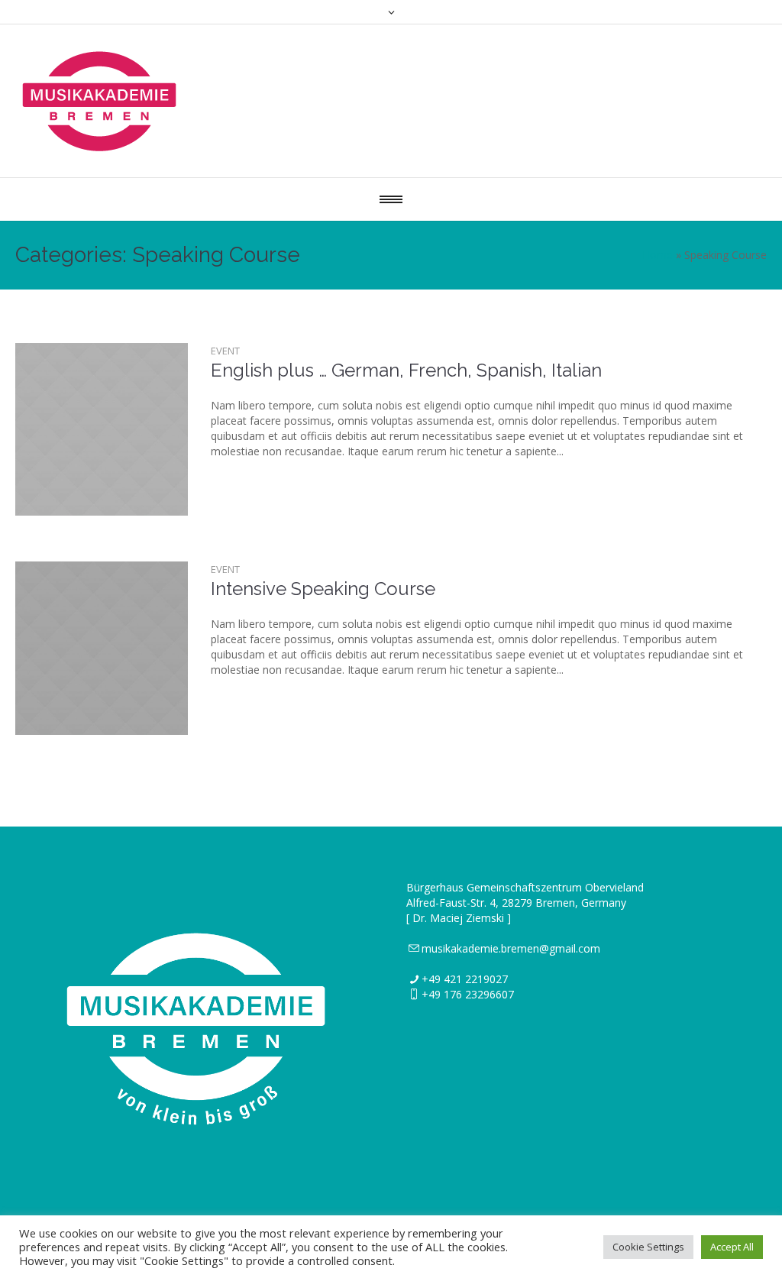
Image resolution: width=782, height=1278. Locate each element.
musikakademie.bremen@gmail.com (511, 948)
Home (657, 255)
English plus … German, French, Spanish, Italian (406, 370)
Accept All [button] (732, 1247)
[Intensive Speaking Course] (101, 647)
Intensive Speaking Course (323, 589)
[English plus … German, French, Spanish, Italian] (101, 429)
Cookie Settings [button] (648, 1247)
